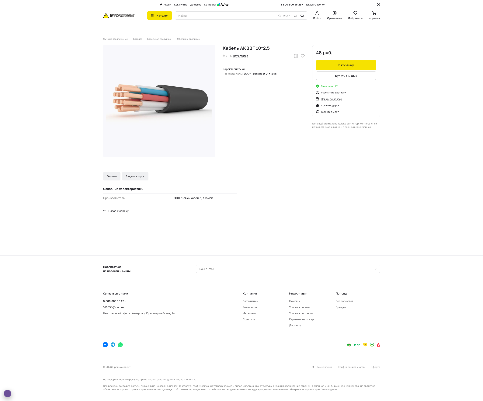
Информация (298, 293)
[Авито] (222, 4)
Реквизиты (250, 307)
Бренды (341, 307)
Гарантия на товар (301, 319)
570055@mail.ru (113, 307)
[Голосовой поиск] (295, 15)
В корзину (346, 65)
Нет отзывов (240, 55)
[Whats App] (120, 344)
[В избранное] (303, 56)
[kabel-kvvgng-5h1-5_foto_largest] (159, 101)
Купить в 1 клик (346, 75)
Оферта (375, 366)
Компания (250, 293)
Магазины (249, 313)
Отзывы (112, 176)
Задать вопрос (135, 176)
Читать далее (329, 389)
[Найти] (302, 15)
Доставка (295, 325)
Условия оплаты (299, 307)
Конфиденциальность (351, 366)
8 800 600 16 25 (290, 4)
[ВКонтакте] (105, 344)
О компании (250, 301)
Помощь (294, 301)
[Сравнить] (296, 56)
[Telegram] (113, 344)
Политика (249, 319)
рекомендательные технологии (176, 379)
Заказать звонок (315, 4)
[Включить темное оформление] (378, 4)
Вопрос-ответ (344, 301)
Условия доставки (301, 313)
